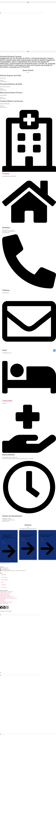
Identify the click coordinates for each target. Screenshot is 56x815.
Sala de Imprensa (4, 579)
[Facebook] (28, 4)
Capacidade (7, 401)
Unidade (5, 174)
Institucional (3, 574)
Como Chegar (4, 577)
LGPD (2, 582)
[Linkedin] (4, 607)
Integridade (3, 584)
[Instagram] (28, 9)
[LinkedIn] (28, 6)
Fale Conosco (4, 587)
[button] (28, 2)
